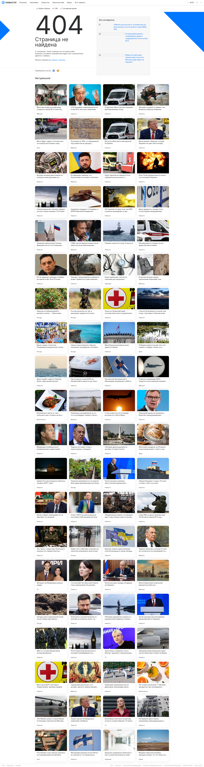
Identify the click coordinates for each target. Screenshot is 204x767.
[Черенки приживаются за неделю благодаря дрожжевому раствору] (85, 474)
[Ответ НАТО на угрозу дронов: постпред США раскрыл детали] (85, 508)
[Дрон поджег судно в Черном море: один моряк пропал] (51, 372)
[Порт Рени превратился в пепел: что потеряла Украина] (153, 168)
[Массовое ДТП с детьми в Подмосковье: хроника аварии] (51, 678)
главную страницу (58, 60)
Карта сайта (198, 765)
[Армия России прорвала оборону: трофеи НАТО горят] (51, 474)
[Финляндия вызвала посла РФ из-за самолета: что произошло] (85, 745)
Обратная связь (188, 765)
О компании (10, 765)
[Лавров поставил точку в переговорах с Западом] (85, 440)
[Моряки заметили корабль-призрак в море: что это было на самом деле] (153, 745)
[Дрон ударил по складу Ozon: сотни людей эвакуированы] (153, 202)
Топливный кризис (70, 8)
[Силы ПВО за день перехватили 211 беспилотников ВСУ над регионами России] (153, 508)
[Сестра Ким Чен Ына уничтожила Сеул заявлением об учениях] (85, 576)
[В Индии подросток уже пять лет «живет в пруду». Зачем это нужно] (153, 338)
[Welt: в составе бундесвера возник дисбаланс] (51, 644)
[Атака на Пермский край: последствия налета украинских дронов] (119, 304)
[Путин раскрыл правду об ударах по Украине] (119, 576)
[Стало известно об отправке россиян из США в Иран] (119, 406)
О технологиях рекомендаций (132, 765)
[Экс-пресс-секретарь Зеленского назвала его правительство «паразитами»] (51, 542)
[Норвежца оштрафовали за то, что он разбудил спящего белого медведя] (85, 406)
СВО (56, 8)
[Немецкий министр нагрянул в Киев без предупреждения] (153, 406)
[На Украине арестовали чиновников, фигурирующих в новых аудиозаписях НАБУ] (153, 712)
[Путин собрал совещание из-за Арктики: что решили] (51, 508)
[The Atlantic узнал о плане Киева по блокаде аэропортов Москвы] (51, 712)
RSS (111, 765)
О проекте (118, 765)
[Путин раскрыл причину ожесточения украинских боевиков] (119, 474)
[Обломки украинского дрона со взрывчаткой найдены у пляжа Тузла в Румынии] (119, 610)
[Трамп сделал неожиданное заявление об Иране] (85, 712)
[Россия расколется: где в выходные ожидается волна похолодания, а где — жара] (85, 304)
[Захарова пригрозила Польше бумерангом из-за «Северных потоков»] (51, 236)
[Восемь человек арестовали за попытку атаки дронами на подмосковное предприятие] (51, 168)
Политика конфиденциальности (152, 765)
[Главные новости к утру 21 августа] (119, 236)
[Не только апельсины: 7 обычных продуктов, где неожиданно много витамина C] (153, 678)
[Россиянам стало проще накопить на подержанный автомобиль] (51, 745)
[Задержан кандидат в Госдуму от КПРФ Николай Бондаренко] (85, 202)
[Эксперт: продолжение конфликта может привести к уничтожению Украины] (85, 270)
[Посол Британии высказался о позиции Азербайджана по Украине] (85, 644)
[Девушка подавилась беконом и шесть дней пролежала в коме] (119, 745)
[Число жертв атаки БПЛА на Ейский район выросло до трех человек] (85, 372)
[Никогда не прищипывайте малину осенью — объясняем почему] (51, 304)
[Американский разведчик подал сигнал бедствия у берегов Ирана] (153, 644)
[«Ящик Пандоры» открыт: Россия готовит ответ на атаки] (153, 474)
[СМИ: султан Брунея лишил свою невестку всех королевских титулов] (85, 236)
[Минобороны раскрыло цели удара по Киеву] (119, 338)
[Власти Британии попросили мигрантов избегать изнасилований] (153, 576)
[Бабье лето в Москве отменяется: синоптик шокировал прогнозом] (85, 542)
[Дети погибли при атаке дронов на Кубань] (119, 134)
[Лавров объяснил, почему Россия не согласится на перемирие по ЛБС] (153, 542)
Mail (3, 765)
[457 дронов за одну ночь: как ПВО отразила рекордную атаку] (119, 202)
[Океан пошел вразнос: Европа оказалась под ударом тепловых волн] (85, 338)
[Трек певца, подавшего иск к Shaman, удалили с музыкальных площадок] (119, 644)
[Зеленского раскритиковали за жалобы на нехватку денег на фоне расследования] (85, 610)
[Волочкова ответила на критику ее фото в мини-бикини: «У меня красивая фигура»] (119, 712)
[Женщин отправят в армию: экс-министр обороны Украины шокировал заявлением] (153, 100)
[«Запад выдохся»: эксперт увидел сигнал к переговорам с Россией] (51, 202)
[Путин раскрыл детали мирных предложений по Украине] (153, 610)
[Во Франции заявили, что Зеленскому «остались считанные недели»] (85, 168)
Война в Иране (44, 8)
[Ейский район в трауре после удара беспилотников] (153, 236)
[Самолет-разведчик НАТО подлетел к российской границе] (153, 372)
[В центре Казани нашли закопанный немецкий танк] (153, 270)
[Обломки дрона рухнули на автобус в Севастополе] (119, 440)
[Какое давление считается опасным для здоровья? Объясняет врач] (119, 270)
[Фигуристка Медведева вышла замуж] (51, 576)
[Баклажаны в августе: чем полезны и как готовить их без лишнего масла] (51, 406)
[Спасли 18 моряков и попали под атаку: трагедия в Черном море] (153, 304)
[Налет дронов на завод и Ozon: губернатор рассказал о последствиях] (119, 168)
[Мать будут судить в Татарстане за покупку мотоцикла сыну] (51, 134)
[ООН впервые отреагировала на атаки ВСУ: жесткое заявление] (85, 100)
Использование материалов (172, 765)
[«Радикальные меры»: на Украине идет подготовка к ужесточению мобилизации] (119, 508)
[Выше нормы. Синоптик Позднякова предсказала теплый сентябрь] (51, 338)
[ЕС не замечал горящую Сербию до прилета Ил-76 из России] (51, 270)
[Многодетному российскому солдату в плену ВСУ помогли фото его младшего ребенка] (51, 100)
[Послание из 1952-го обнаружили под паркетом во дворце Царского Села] (85, 134)
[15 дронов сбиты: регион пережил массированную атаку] (119, 100)
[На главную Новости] (10, 2)
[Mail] (3, 2)
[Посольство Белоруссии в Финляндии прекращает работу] (119, 372)
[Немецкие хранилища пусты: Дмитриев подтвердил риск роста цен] (119, 678)
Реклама (18, 765)
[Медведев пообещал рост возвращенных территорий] (51, 440)
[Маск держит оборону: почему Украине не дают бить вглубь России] (153, 134)
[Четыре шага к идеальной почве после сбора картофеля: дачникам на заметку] (51, 610)
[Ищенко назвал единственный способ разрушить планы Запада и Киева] (119, 542)
